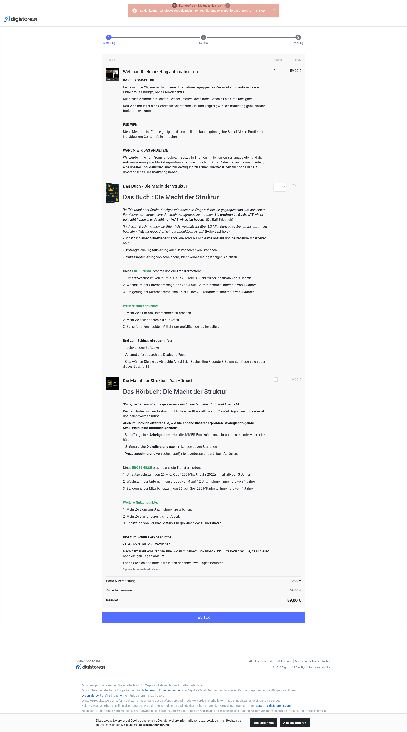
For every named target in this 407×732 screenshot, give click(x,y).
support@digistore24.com (273, 705)
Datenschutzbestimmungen (163, 690)
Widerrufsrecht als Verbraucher (102, 695)
